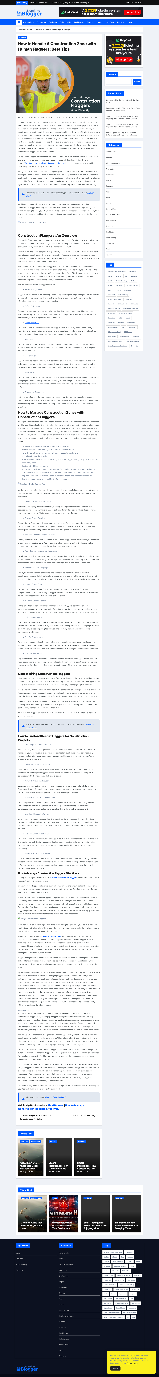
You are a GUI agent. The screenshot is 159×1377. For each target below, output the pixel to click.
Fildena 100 (111, 295)
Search (112, 74)
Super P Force (124, 336)
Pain (123, 327)
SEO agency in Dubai (114, 332)
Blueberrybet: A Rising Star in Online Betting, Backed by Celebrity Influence (121, 133)
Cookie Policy (132, 1363)
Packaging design (113, 327)
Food (108, 197)
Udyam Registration (133, 341)
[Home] (19, 22)
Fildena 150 (111, 304)
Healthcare (111, 322)
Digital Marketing (121, 281)
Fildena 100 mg (123, 295)
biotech (118, 276)
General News (111, 209)
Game (100, 22)
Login (130, 22)
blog (126, 276)
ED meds (133, 281)
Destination (111, 175)
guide (120, 318)
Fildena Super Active (125, 313)
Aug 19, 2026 (28, 1172)
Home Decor (111, 220)
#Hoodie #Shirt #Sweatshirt (117, 271)
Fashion (109, 192)
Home (20, 30)
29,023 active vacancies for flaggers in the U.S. (44, 163)
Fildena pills (111, 313)
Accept (115, 1368)
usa (137, 346)
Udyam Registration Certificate (117, 346)
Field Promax (55, 1105)
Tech (108, 249)
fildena (118, 290)
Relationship (65, 22)
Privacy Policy (21, 1264)
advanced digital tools (51, 936)
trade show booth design (115, 341)
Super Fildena (112, 336)
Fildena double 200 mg (130, 309)
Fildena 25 (127, 290)
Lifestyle (109, 226)
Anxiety (110, 276)
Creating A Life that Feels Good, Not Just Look (29, 1165)
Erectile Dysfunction (132, 285)
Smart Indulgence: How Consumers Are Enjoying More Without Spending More (122, 117)
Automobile (28, 22)
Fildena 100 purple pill (114, 299)
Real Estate (79, 22)
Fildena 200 (135, 304)
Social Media (111, 243)
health (128, 318)
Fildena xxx (111, 318)
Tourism (90, 22)
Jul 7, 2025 (55, 1172)
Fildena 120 (128, 299)
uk (131, 346)
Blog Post (110, 22)
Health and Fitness (113, 215)
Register (120, 22)
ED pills (110, 285)
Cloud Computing (113, 163)
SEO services (128, 332)
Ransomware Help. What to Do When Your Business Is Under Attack (123, 109)
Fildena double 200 (114, 309)
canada (110, 281)
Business (53, 22)
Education (41, 22)
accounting (133, 271)
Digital (108, 180)
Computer (110, 169)
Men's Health (131, 322)
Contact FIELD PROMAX (55, 1097)
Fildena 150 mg (123, 304)
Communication (32, 323)
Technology (135, 336)
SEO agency (132, 327)
